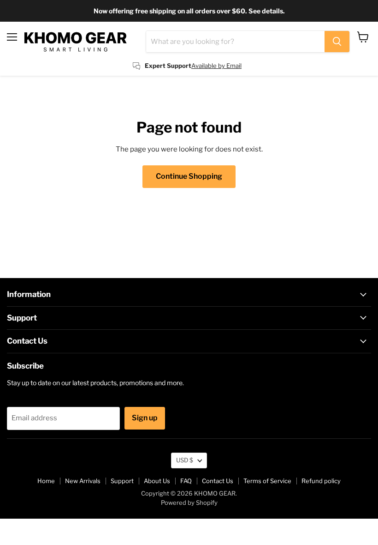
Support (122, 480)
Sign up (145, 417)
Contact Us (217, 480)
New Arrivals (82, 480)
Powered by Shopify (189, 502)
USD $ (184, 460)
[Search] (337, 41)
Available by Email (216, 65)
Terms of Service (267, 480)
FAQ (186, 480)
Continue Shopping (189, 176)
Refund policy (321, 480)
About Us (157, 480)
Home (46, 480)
